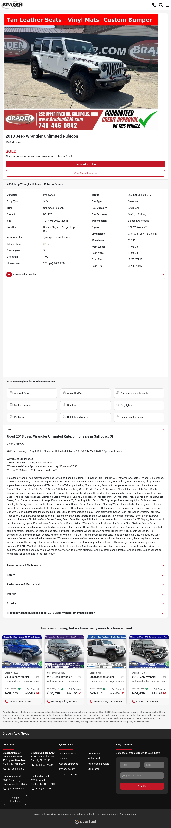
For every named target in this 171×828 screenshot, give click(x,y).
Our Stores (93, 768)
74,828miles (74, 681)
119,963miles (31, 681)
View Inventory (67, 753)
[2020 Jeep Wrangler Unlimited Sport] (106, 651)
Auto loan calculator (99, 763)
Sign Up (142, 786)
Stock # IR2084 (12, 673)
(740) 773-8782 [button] (44, 788)
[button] (154, 5)
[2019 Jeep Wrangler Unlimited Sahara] (64, 651)
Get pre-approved (68, 763)
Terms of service (68, 774)
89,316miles (117, 681)
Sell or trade (94, 758)
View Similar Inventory (85, 173)
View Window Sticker (25, 274)
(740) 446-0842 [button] (16, 768)
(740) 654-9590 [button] (44, 764)
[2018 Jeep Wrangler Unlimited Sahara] (149, 651)
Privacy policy (67, 768)
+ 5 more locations (15, 799)
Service (63, 758)
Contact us (94, 753)
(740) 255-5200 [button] (16, 788)
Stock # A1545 (97, 673)
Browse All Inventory (85, 164)
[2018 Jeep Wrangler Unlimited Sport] (22, 651)
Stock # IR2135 (139, 673)
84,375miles (159, 681)
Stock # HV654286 (56, 673)
